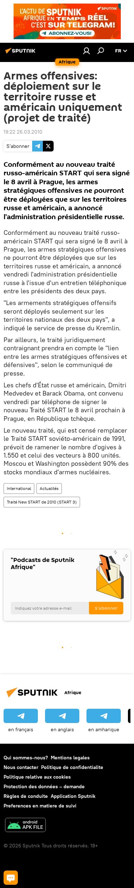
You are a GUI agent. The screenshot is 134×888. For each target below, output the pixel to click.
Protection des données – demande (44, 786)
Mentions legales (70, 757)
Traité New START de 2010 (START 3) (42, 502)
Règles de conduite (26, 796)
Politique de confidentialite (72, 767)
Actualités (49, 488)
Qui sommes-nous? (26, 757)
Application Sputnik (73, 796)
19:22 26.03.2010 (23, 132)
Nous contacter (21, 767)
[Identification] (86, 50)
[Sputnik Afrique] (21, 53)
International (19, 488)
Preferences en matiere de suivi (40, 805)
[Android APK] (25, 826)
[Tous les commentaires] (11, 878)
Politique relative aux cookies (37, 777)
